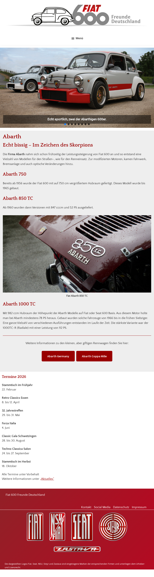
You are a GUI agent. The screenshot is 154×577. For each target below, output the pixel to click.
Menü (79, 38)
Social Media (102, 507)
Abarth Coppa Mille (94, 356)
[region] (77, 88)
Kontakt (86, 507)
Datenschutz (121, 507)
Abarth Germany (58, 356)
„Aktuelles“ (47, 479)
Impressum (139, 507)
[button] (65, 124)
